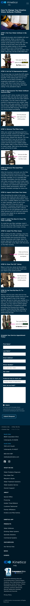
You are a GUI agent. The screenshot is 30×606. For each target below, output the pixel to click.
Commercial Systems (10, 538)
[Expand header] (27, 3)
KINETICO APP (8, 519)
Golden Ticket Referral (11, 503)
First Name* (7, 344)
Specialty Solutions (10, 534)
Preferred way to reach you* (12, 378)
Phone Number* (8, 364)
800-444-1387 (8, 453)
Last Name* (6, 351)
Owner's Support (9, 488)
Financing (7, 500)
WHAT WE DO (8, 468)
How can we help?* (9, 385)
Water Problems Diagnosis (12, 472)
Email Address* (8, 358)
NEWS (6, 551)
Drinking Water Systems (11, 531)
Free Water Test (9, 475)
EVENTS (6, 555)
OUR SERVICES (9, 542)
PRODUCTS (7, 524)
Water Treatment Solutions (12, 481)
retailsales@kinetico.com (11, 457)
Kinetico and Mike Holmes (12, 513)
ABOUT (6, 492)
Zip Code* (6, 371)
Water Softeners (9, 528)
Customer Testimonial (10, 506)
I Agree (7, 405)
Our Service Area (9, 546)
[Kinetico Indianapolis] (9, 3)
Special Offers (8, 497)
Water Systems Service (11, 485)
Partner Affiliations (9, 509)
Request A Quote (9, 478)
